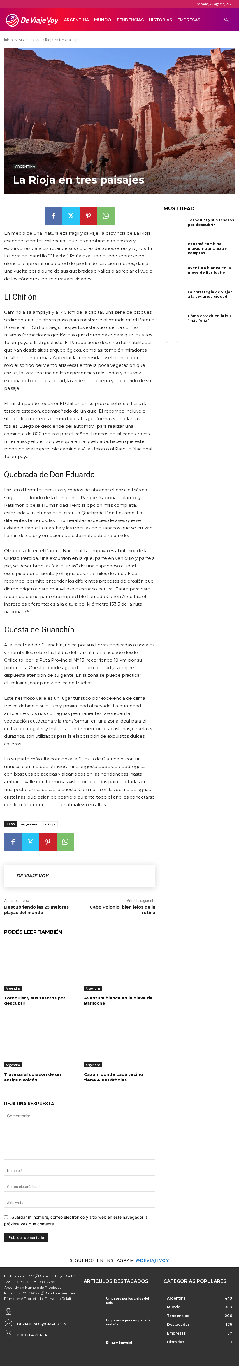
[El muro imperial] (92, 1348)
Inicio (8, 39)
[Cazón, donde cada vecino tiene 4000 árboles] (119, 1042)
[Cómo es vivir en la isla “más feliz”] (174, 323)
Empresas (188, 19)
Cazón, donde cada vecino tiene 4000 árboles (113, 1077)
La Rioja (49, 824)
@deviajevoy (152, 1260)
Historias (160, 19)
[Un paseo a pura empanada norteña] (92, 1326)
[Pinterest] (88, 216)
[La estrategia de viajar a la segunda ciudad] (174, 299)
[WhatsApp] (106, 216)
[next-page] (176, 342)
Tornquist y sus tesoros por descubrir (211, 222)
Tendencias (130, 19)
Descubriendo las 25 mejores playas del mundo (36, 910)
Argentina (76, 19)
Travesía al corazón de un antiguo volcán (32, 1077)
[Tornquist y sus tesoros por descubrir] (39, 966)
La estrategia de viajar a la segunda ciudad (210, 294)
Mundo (102, 19)
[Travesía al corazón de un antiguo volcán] (39, 1042)
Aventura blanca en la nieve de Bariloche (209, 270)
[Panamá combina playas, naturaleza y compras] (174, 251)
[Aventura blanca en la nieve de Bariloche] (119, 966)
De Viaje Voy (32, 875)
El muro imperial (119, 1342)
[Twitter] (71, 216)
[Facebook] (53, 216)
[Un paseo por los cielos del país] (92, 1304)
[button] (226, 20)
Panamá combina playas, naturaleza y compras (207, 248)
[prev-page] (167, 342)
